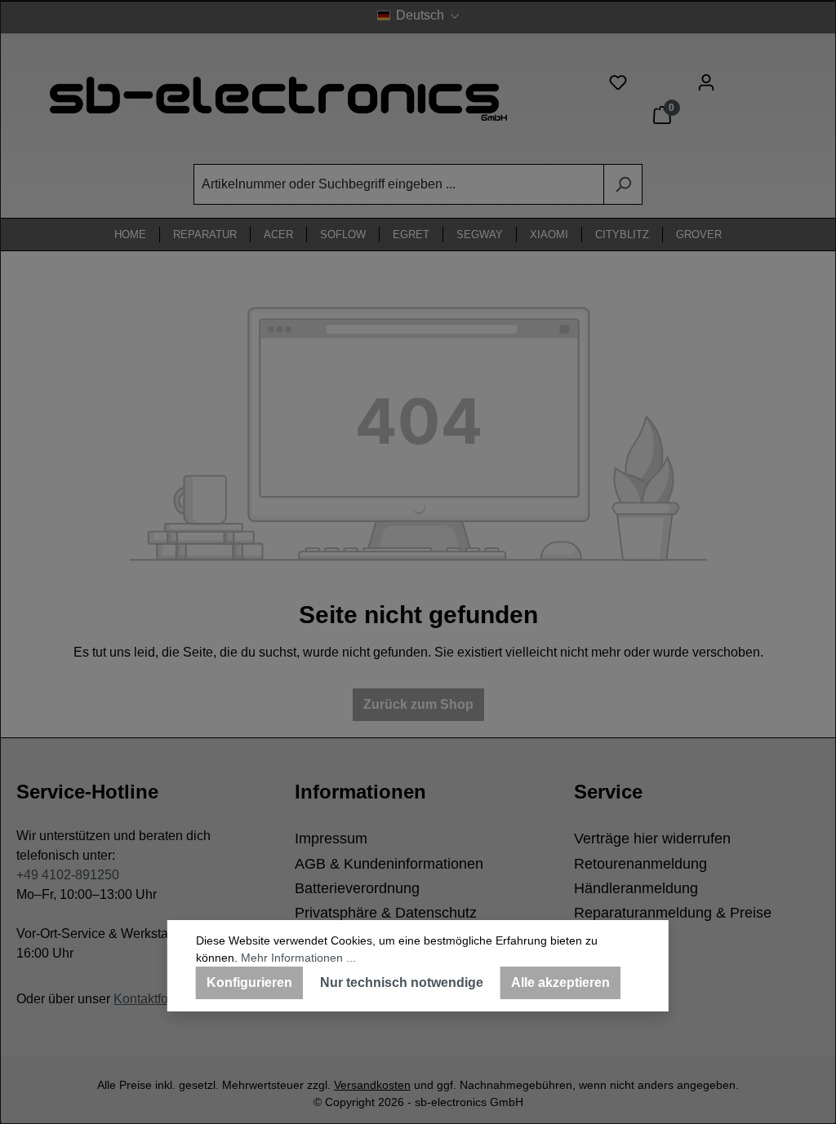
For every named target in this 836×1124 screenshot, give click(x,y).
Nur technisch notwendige (401, 982)
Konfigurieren (249, 982)
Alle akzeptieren (560, 982)
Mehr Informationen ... (298, 957)
